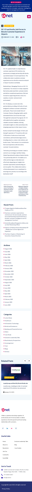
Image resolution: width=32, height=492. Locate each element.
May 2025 (7, 291)
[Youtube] (11, 428)
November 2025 (9, 274)
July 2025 (7, 285)
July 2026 (7, 251)
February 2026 (9, 265)
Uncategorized (9, 343)
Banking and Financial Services (13, 329)
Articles (7, 351)
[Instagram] (16, 428)
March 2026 (8, 263)
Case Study (8, 334)
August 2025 (8, 282)
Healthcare (8, 320)
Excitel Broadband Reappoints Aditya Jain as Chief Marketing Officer (16, 224)
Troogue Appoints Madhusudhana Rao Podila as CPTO (15, 209)
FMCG (6, 332)
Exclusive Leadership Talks (12, 337)
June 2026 (7, 254)
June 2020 (7, 305)
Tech (6, 346)
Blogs (6, 349)
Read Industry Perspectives (12, 340)
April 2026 (7, 260)
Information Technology (12, 323)
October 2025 (8, 277)
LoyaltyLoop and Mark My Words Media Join (15, 383)
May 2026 (7, 257)
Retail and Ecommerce (11, 326)
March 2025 (8, 296)
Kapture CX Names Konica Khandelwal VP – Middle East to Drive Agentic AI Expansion (16, 229)
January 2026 (8, 268)
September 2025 (9, 279)
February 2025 (9, 299)
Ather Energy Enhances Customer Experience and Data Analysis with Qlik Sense (8, 189)
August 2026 (8, 249)
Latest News (9, 26)
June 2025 (7, 288)
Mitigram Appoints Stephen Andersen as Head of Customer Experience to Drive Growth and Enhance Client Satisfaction (23, 191)
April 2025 (7, 293)
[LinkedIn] (7, 428)
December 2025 (9, 271)
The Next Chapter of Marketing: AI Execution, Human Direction (15, 235)
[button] (29, 16)
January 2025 (8, 302)
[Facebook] (3, 428)
